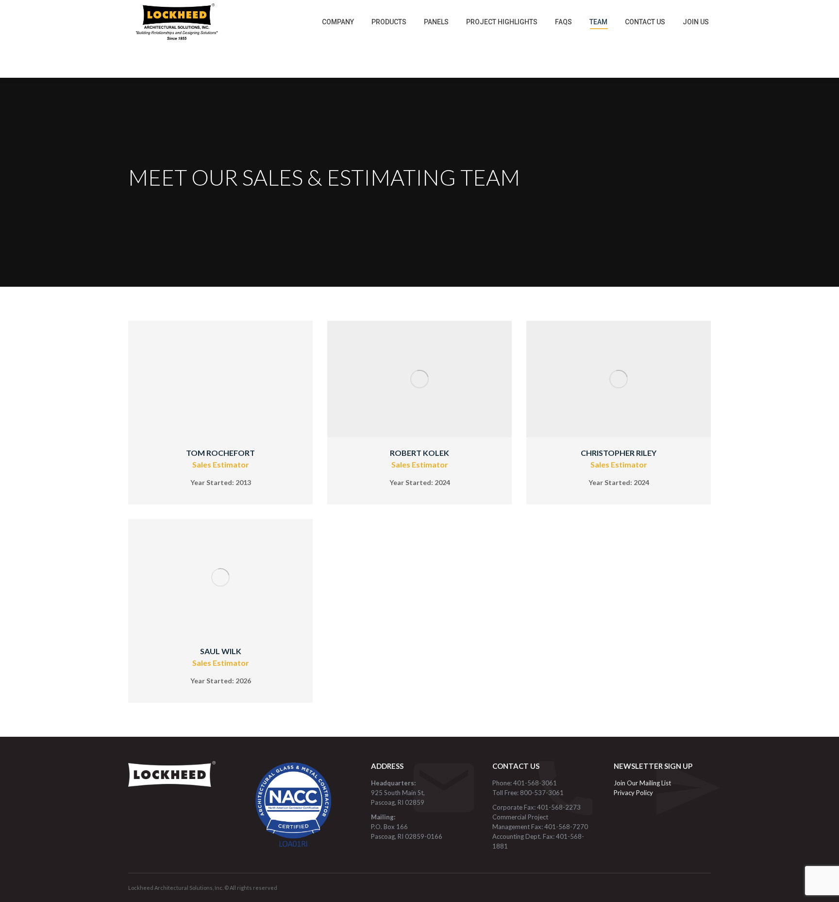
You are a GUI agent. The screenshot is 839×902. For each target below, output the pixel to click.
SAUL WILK (220, 651)
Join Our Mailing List (643, 783)
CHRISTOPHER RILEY (618, 452)
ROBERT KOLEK (419, 452)
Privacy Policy (633, 793)
